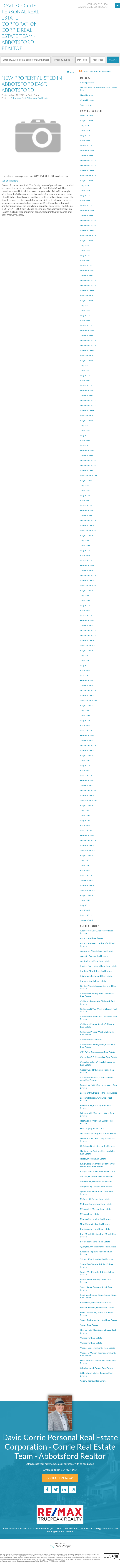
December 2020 (88, 460)
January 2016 (86, 740)
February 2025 (87, 210)
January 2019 (86, 570)
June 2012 (85, 900)
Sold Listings (86, 105)
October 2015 (87, 750)
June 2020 (85, 490)
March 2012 (86, 915)
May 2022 (85, 375)
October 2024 (87, 230)
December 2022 (88, 340)
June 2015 (85, 760)
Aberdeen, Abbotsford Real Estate (97, 951)
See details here (10, 180)
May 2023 (85, 315)
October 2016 (87, 695)
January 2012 (86, 920)
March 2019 (86, 560)
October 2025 (87, 170)
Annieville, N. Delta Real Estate (95, 961)
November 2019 (88, 520)
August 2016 (86, 705)
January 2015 (86, 785)
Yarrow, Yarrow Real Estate (93, 1380)
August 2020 (86, 480)
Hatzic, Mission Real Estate (93, 1158)
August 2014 (86, 805)
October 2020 (87, 470)
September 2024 (88, 235)
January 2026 (86, 155)
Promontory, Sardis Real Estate (95, 1241)
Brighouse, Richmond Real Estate (96, 976)
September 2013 (88, 850)
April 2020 (85, 500)
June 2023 (85, 310)
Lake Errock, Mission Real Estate (96, 1181)
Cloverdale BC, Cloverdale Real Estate (98, 1057)
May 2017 (85, 665)
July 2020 (84, 485)
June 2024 (85, 250)
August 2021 (86, 420)
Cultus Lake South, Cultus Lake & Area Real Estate (96, 1078)
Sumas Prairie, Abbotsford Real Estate (98, 1320)
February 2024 (87, 270)
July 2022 (84, 365)
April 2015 (85, 770)
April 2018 (85, 610)
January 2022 (86, 395)
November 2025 (88, 165)
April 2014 (85, 825)
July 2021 (84, 425)
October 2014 (87, 795)
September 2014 (88, 800)
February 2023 (87, 330)
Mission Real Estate (89, 1214)
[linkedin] (64, 1489)
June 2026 (85, 130)
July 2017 (84, 655)
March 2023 (86, 325)
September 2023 (88, 295)
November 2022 (88, 345)
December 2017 (88, 630)
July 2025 (84, 185)
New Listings (86, 95)
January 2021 (86, 455)
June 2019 (85, 545)
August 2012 (86, 895)
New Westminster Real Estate (95, 1224)
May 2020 (85, 495)
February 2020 (87, 510)
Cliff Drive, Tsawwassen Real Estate (97, 1052)
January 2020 (86, 515)
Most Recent (86, 115)
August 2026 (86, 120)
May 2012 (85, 905)
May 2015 (85, 765)
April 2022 (85, 380)
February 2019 (87, 565)
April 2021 (85, 440)
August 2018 (86, 590)
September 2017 (88, 645)
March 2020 (86, 505)
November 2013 (88, 840)
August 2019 (86, 535)
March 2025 (86, 205)
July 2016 (84, 710)
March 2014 (86, 830)
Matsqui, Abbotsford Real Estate (96, 1204)
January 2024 (86, 275)
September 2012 (88, 890)
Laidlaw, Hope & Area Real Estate (96, 1176)
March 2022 (86, 385)
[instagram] (72, 1489)
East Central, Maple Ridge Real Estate (98, 1092)
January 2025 (86, 215)
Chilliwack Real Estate (91, 1039)
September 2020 (88, 475)
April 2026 (85, 140)
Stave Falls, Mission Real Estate (95, 1302)
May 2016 (85, 720)
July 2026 (84, 125)
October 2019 (87, 525)
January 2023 (86, 335)
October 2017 (87, 640)
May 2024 (85, 255)
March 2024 (86, 265)
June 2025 (85, 190)
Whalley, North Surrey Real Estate (96, 1368)
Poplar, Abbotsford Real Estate (95, 1229)
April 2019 (85, 555)
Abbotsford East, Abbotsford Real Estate (29, 98)
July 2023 (84, 305)
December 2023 (88, 280)
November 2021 (88, 405)
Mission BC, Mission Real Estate (95, 1209)
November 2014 (88, 790)
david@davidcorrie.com (93, 6)
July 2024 (84, 245)
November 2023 (88, 285)
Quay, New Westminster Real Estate (98, 1246)
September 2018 (88, 585)
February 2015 (87, 780)
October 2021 (87, 410)
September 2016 (88, 700)
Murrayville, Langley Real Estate (95, 1219)
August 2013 (86, 855)
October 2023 (87, 290)
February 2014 (87, 835)
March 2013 (86, 875)
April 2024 (85, 260)
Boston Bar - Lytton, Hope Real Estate (98, 966)
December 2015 (88, 745)
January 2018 (86, 625)
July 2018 (84, 595)
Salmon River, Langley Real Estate (96, 1259)
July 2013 (84, 860)
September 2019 (88, 530)
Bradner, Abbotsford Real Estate (96, 971)
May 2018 (85, 605)
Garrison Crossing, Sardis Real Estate (98, 1133)
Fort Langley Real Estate (92, 1128)
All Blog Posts (87, 82)
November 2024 (88, 225)
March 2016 (86, 730)
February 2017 (87, 680)
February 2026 (87, 150)
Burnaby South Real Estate (93, 981)
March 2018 (86, 615)
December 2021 (88, 400)
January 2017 (86, 685)
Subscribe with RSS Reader (96, 71)
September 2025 (88, 175)
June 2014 (85, 815)
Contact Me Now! (60, 1478)
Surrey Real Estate (89, 1325)
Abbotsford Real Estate (91, 938)
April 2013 (85, 870)
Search (113, 59)
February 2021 (87, 450)
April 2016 (85, 725)
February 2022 (87, 390)
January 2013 (86, 880)
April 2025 (85, 200)
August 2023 (86, 300)
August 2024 (86, 240)
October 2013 (87, 845)
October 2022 (87, 350)
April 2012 (85, 910)
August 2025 (86, 180)
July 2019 (84, 540)
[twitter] (55, 1489)
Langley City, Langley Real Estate (96, 1186)
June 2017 (85, 660)
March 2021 (86, 445)
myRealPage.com (60, 1546)
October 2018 (87, 580)
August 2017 (86, 650)
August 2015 (86, 755)
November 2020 (88, 465)
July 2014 (84, 810)
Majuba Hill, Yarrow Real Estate (95, 1199)
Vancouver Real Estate (91, 1337)
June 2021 (85, 430)
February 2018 (87, 620)
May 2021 (85, 435)
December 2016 (88, 690)
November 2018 (88, 575)
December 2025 (88, 160)
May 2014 (85, 820)
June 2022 (85, 370)
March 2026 (86, 145)
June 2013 (85, 865)
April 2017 (85, 670)
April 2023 (85, 320)
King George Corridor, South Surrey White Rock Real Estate (97, 1165)
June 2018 (85, 600)
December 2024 (88, 220)
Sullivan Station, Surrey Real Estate (97, 1307)
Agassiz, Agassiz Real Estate (94, 956)
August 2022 (86, 360)
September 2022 (88, 355)
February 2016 (87, 735)
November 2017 (88, 635)
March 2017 (86, 675)
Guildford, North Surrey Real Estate (97, 1146)
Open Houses (87, 100)
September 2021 (88, 415)
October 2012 (87, 885)
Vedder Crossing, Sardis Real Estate (97, 1347)
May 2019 (85, 550)
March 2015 (86, 775)
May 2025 (85, 195)
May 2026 (85, 135)
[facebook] (47, 1489)
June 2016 (85, 715)
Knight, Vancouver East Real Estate (97, 1171)
